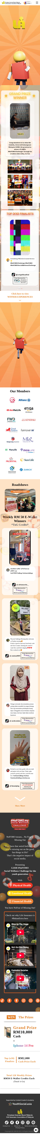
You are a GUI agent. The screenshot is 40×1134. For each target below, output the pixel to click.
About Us (17, 1126)
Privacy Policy (20, 1128)
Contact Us (6, 1126)
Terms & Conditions (31, 1126)
